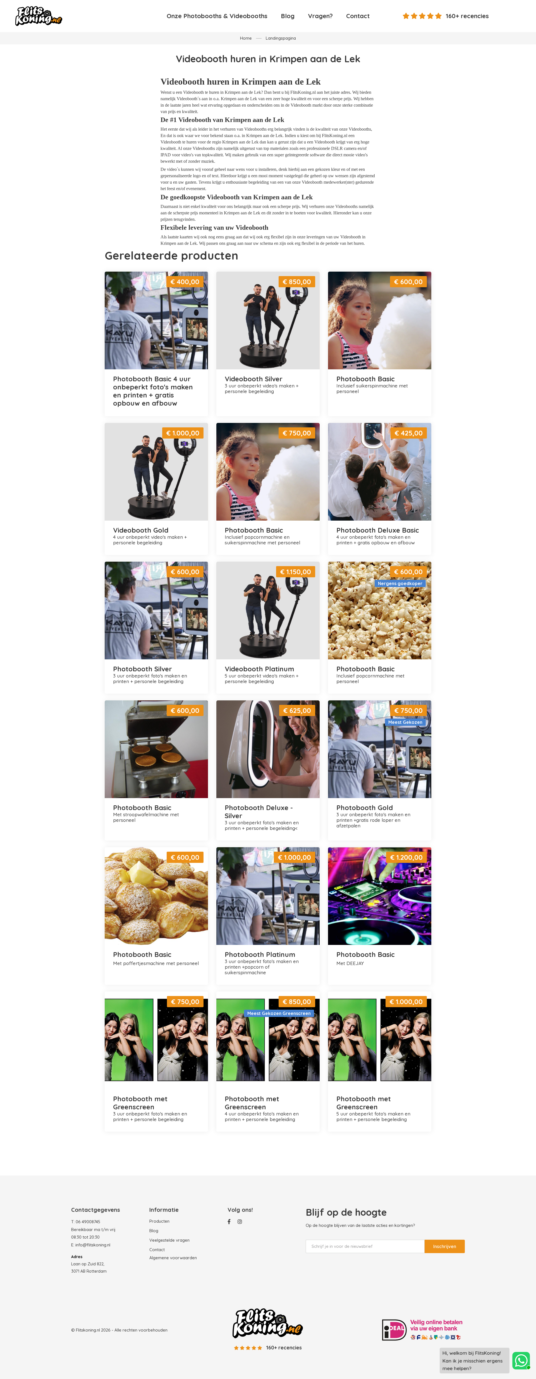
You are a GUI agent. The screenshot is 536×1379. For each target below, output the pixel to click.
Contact (358, 16)
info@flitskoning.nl (92, 1245)
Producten (159, 1221)
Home (246, 38)
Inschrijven (444, 1246)
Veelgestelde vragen (169, 1240)
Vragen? (320, 16)
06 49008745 (88, 1221)
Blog (288, 16)
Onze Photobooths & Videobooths (217, 16)
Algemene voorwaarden (173, 1257)
